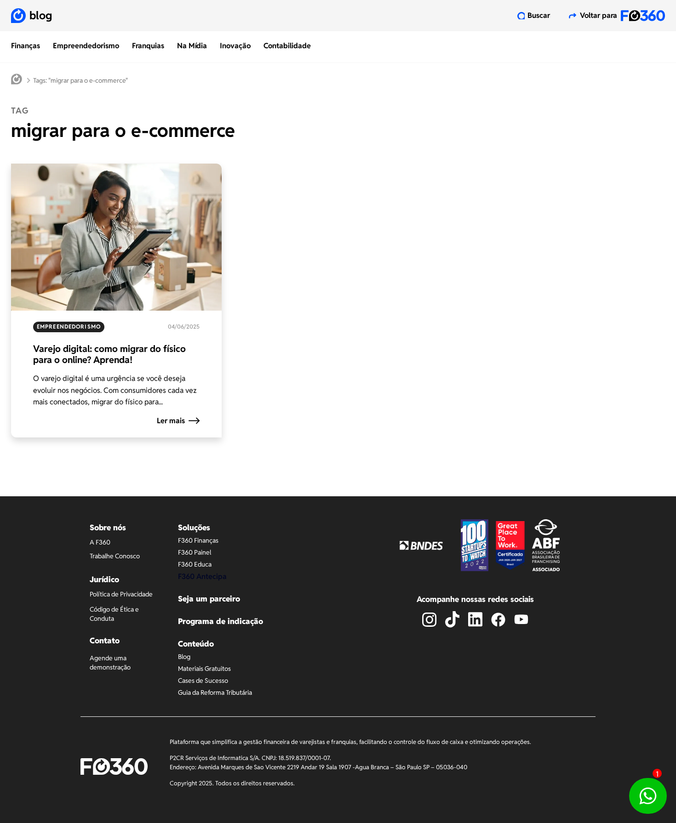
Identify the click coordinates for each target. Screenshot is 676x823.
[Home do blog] (16, 80)
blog (40, 15)
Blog (184, 657)
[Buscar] (521, 15)
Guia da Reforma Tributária (215, 692)
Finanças (25, 46)
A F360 (100, 542)
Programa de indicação (220, 621)
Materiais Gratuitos (204, 668)
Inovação (235, 46)
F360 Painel (194, 552)
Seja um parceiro (209, 599)
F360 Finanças (198, 540)
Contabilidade (287, 46)
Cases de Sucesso (203, 680)
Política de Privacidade (121, 594)
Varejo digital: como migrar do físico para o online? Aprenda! (109, 354)
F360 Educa (195, 564)
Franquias (148, 46)
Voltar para (598, 15)
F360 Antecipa (202, 576)
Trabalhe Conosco (115, 556)
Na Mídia (192, 46)
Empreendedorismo (86, 46)
